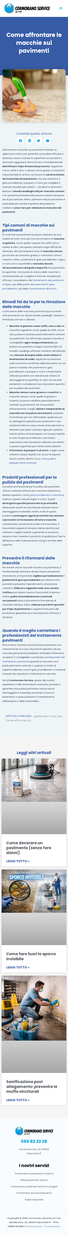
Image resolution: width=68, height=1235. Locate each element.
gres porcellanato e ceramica (47, 495)
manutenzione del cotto (42, 288)
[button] (20, 140)
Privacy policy (33, 1226)
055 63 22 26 (34, 1141)
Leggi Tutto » (17, 861)
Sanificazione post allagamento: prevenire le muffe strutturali (31, 1086)
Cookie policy (52, 1226)
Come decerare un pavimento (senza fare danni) (28, 847)
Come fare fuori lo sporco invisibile (31, 956)
